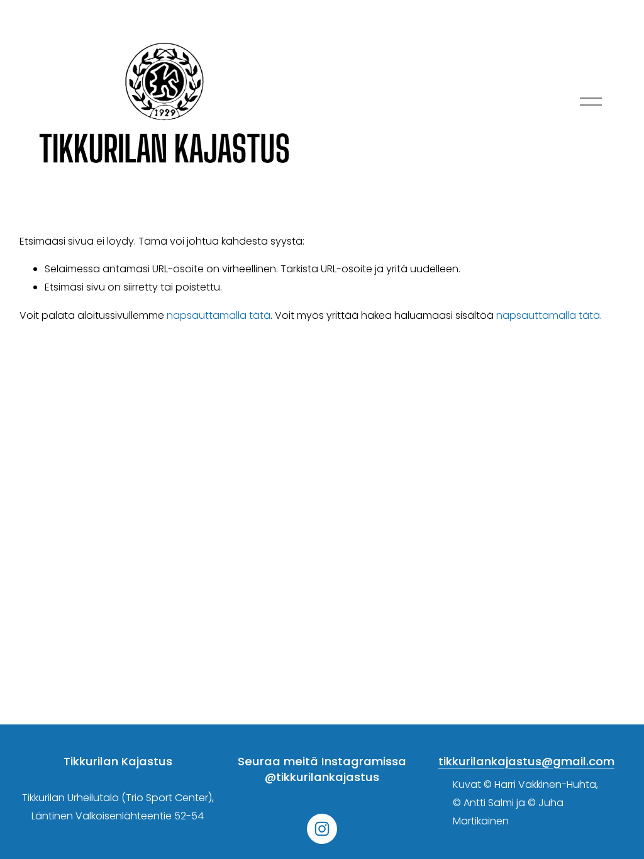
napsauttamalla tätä (218, 315)
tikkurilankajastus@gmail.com (526, 761)
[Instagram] (322, 829)
